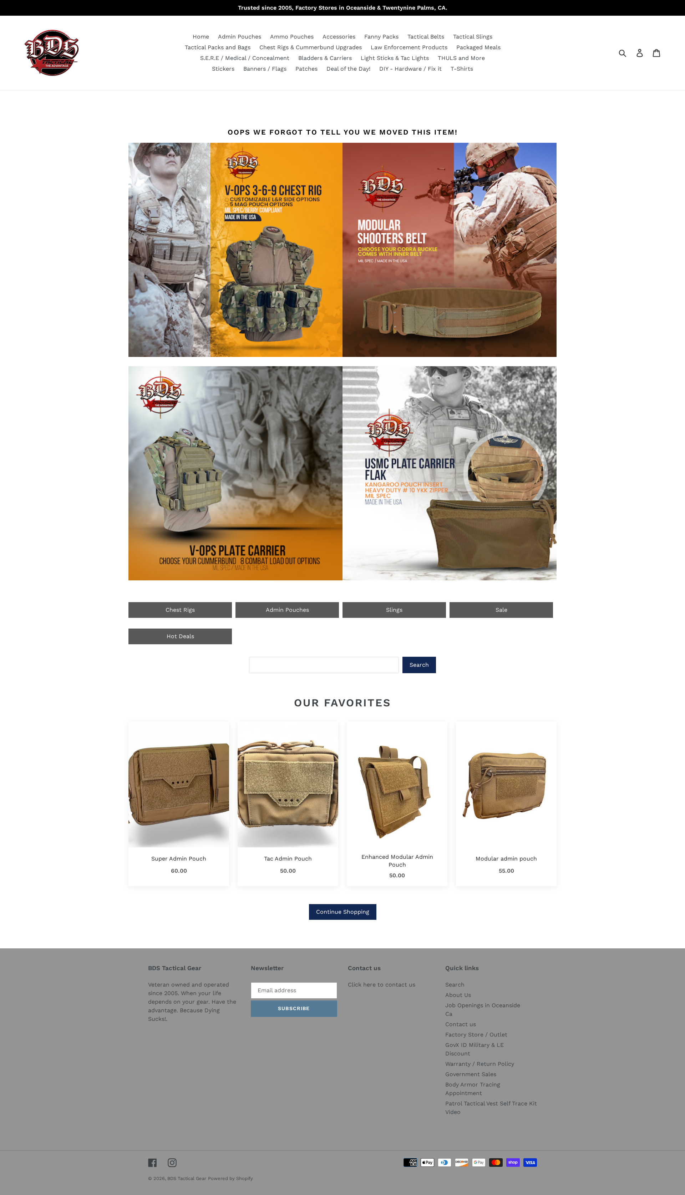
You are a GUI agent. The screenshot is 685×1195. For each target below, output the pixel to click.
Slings (394, 609)
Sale (501, 609)
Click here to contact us (381, 984)
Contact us (460, 1024)
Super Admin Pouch (178, 858)
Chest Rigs (180, 609)
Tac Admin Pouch (288, 858)
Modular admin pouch (506, 858)
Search (419, 664)
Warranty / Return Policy (479, 1063)
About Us (458, 995)
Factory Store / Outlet (476, 1034)
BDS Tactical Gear (186, 1178)
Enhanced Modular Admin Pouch (397, 860)
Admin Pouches (287, 609)
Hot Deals (180, 636)
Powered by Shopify (230, 1178)
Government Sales (470, 1074)
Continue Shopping (342, 911)
